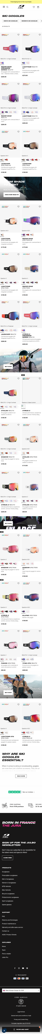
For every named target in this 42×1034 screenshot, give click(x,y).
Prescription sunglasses (9, 875)
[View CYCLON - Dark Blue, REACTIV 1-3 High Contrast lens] (2, 407)
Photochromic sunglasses (10, 897)
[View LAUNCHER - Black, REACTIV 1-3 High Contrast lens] (15, 330)
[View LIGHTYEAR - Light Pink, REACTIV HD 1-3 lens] (28, 63)
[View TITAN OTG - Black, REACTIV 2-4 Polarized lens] (32, 659)
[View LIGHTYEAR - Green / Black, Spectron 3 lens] (11, 282)
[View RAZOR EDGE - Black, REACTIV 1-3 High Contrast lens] (15, 112)
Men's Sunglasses (8, 879)
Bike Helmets (6, 890)
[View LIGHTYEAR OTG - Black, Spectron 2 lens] (6, 733)
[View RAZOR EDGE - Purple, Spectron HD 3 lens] (23, 235)
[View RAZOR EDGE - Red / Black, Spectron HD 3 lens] (28, 235)
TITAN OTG (29, 663)
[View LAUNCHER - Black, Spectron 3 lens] (23, 160)
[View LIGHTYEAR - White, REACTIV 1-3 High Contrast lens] (23, 112)
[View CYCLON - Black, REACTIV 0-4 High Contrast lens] (11, 407)
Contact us (5, 931)
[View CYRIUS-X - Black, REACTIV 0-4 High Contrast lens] (19, 501)
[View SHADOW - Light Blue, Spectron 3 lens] (19, 564)
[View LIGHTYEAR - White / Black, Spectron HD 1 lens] (2, 235)
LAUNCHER (6, 164)
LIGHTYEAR (30, 67)
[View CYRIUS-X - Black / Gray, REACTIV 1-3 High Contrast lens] (6, 501)
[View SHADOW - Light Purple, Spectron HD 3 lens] (32, 564)
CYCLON (7, 410)
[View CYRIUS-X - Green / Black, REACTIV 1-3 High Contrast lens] (2, 501)
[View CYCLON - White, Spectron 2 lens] (23, 501)
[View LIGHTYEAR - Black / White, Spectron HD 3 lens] (19, 282)
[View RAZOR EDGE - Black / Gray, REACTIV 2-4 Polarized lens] (6, 112)
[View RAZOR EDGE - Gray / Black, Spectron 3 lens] (28, 282)
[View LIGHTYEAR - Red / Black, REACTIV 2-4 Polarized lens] (28, 112)
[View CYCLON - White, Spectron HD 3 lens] (36, 501)
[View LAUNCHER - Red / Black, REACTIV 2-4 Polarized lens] (2, 330)
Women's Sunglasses (9, 883)
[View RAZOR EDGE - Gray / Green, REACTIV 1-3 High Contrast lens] (11, 112)
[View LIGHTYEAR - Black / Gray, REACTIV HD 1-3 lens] (23, 63)
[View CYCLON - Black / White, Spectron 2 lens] (32, 501)
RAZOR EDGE (6, 116)
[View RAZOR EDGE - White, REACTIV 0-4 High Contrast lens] (2, 112)
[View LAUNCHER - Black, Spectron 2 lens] (28, 160)
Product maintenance (9, 923)
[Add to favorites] (18, 35)
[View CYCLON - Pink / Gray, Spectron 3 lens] (28, 501)
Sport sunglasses (7, 901)
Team (4, 950)
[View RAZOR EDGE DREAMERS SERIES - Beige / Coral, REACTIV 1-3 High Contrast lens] (2, 63)
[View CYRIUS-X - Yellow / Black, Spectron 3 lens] (2, 611)
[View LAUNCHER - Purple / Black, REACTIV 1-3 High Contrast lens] (19, 330)
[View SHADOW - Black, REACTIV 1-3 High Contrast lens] (11, 453)
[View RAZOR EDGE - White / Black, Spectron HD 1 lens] (32, 235)
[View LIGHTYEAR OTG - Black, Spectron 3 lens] (2, 733)
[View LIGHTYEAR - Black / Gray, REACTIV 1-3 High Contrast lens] (36, 112)
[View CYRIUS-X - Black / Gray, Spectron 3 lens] (19, 611)
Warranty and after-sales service (12, 927)
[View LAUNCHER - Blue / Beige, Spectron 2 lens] (32, 160)
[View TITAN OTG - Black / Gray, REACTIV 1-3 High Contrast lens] (23, 659)
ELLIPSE (29, 615)
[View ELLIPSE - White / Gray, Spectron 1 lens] (28, 611)
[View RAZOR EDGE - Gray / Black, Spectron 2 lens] (36, 282)
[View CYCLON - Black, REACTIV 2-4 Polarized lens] (19, 407)
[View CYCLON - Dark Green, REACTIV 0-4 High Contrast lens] (15, 407)
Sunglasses (5, 872)
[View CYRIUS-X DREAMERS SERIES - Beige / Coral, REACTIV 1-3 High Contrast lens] (23, 330)
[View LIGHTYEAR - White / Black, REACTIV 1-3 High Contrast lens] (32, 112)
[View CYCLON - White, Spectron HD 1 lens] (23, 453)
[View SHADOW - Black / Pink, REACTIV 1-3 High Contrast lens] (19, 453)
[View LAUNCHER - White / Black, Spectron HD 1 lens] (2, 160)
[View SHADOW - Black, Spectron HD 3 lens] (28, 564)
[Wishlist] (34, 7)
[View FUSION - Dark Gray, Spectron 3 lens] (15, 659)
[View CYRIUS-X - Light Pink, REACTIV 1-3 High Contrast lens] (15, 501)
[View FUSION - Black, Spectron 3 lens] (11, 659)
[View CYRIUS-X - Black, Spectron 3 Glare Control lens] (23, 407)
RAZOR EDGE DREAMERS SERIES (7, 68)
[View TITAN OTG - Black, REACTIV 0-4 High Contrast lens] (28, 659)
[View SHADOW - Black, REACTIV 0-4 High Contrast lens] (6, 453)
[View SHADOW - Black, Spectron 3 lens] (6, 564)
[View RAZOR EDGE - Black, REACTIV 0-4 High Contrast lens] (19, 112)
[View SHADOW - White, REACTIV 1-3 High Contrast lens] (15, 453)
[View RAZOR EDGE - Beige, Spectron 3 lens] (23, 282)
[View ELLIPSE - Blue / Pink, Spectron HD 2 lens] (23, 611)
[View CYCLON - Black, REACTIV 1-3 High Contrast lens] (6, 407)
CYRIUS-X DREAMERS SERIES (28, 335)
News (4, 946)
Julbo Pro (5, 957)
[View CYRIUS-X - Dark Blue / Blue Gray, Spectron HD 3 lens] (23, 733)
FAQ (3, 916)
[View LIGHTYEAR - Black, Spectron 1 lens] (6, 282)
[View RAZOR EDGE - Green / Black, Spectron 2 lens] (32, 282)
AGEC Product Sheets (9, 934)
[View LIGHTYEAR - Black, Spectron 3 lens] (2, 282)
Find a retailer (6, 954)
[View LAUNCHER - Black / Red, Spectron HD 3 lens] (6, 160)
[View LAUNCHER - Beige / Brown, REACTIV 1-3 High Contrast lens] (11, 330)
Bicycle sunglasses (8, 893)
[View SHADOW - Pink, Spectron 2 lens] (2, 564)
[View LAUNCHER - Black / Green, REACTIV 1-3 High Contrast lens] (6, 330)
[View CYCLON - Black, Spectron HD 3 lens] (28, 453)
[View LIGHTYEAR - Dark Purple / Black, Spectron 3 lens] (15, 282)
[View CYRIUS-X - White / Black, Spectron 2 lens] (11, 611)
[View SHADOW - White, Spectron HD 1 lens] (23, 564)
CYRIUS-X (26, 410)
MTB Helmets (6, 886)
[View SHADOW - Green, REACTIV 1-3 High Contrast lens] (2, 453)
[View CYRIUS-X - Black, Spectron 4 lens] (6, 611)
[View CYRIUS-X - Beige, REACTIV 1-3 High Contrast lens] (11, 501)
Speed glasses (7, 904)
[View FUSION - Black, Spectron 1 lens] (2, 659)
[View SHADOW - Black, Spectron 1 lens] (15, 564)
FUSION (8, 663)
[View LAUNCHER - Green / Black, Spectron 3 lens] (36, 160)
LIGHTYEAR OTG (7, 737)
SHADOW (7, 457)
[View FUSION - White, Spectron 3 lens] (6, 659)
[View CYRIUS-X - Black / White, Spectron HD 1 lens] (32, 733)
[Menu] (4, 7)
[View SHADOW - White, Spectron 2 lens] (11, 564)
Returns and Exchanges (10, 920)
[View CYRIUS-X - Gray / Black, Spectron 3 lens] (15, 611)
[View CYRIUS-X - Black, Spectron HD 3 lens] (28, 733)
